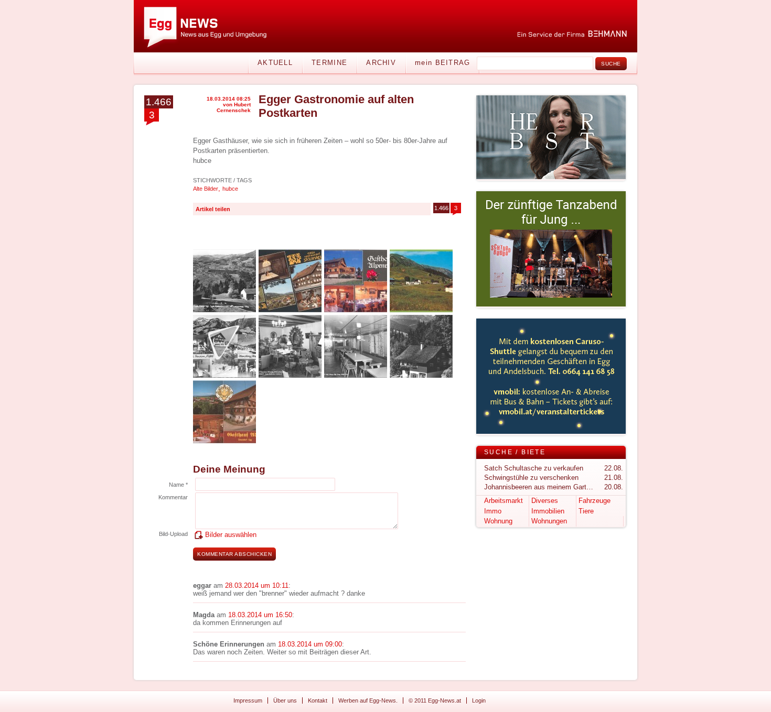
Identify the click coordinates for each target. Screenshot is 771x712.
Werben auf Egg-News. (368, 700)
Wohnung (498, 521)
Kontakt (317, 700)
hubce (230, 188)
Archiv (381, 63)
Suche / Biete (514, 452)
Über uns (285, 700)
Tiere (586, 511)
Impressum (247, 700)
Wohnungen (549, 521)
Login (479, 700)
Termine (329, 63)
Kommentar (173, 497)
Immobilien (547, 511)
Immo (492, 511)
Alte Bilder (205, 188)
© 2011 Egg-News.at (435, 700)
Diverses (544, 501)
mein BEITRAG (442, 63)
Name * (178, 484)
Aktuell (275, 63)
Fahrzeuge (595, 501)
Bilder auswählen (230, 535)
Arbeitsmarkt (503, 501)
